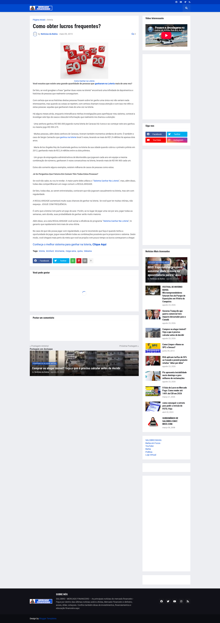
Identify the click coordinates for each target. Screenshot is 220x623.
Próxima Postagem (128, 346)
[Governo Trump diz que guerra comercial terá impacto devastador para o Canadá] (152, 314)
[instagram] (181, 601)
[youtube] (181, 2)
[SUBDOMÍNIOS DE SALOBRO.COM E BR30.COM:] (152, 422)
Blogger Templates (47, 618)
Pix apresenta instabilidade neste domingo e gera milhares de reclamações (174, 375)
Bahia (148, 449)
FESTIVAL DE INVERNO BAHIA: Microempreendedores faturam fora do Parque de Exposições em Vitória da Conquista (173, 294)
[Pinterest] (78, 260)
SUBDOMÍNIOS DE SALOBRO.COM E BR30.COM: (170, 421)
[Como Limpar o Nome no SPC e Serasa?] (152, 348)
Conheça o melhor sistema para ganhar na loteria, (62, 244)
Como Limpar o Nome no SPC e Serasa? (173, 346)
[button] (186, 8)
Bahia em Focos (152, 443)
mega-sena (71, 251)
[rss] (189, 2)
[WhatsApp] (72, 260)
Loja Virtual (150, 455)
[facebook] (176, 2)
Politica (148, 452)
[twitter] (185, 2)
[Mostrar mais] (90, 260)
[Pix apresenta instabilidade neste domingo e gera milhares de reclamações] (152, 376)
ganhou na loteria (68, 137)
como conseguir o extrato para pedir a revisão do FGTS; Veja (173, 406)
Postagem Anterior (40, 346)
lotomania (59, 251)
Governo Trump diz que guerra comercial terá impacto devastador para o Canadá (174, 315)
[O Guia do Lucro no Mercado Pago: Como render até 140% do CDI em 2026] (152, 391)
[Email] (84, 260)
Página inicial (39, 20)
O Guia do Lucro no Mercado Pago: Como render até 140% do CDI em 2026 (174, 390)
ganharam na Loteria (105, 83)
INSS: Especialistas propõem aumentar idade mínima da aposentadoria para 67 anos (165, 271)
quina (80, 251)
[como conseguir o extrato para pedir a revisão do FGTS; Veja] (152, 406)
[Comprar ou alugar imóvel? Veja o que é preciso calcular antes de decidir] (152, 333)
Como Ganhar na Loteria (84, 81)
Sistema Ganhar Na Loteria (106, 181)
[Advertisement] (166, 86)
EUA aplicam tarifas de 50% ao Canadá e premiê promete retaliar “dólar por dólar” (174, 360)
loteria (50, 20)
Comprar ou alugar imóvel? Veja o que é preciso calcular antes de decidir (76, 368)
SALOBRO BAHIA (153, 440)
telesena (88, 251)
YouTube (149, 446)
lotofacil (50, 251)
